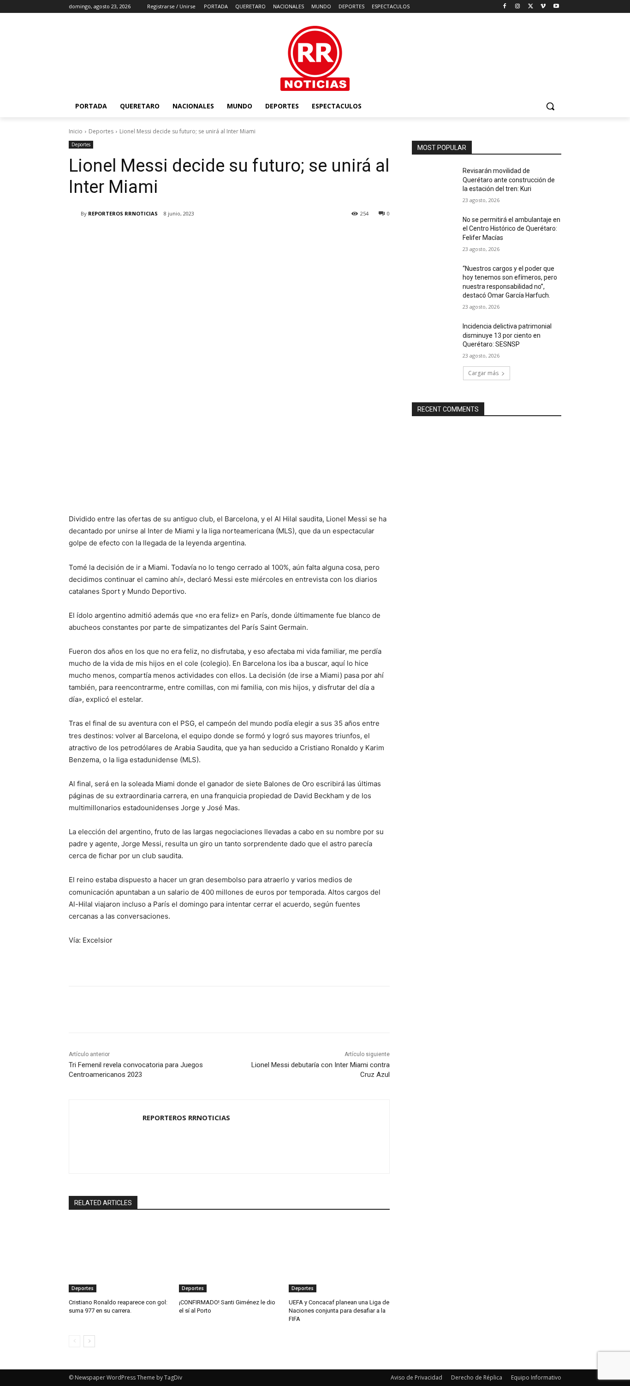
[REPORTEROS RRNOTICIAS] (75, 213)
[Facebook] (504, 6)
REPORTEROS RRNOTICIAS (123, 213)
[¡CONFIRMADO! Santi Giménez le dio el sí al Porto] (229, 1257)
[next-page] (89, 1341)
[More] (220, 237)
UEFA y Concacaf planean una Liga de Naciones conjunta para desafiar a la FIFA (339, 1310)
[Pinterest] (177, 237)
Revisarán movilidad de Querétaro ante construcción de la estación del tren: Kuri (509, 179)
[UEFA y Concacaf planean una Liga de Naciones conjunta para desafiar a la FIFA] (339, 1257)
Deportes (101, 131)
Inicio (76, 131)
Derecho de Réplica (476, 1377)
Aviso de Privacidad (416, 1377)
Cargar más (483, 373)
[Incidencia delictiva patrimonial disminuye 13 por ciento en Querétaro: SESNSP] (434, 337)
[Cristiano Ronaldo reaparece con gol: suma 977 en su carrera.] (119, 1257)
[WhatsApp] (199, 237)
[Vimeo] (543, 6)
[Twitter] (530, 6)
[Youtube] (556, 6)
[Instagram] (517, 6)
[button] (550, 106)
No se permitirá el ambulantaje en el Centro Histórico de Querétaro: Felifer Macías (511, 228)
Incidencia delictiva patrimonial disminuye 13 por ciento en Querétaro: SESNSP (507, 335)
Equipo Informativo (536, 1377)
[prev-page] (74, 1341)
